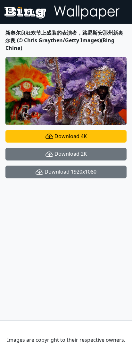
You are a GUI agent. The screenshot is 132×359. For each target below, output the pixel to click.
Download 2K (70, 153)
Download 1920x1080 (69, 171)
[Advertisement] (66, 249)
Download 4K (70, 136)
